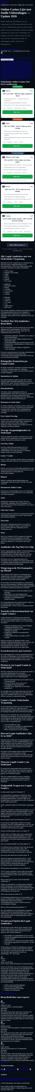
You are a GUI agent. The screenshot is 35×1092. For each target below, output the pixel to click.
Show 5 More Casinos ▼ (17, 245)
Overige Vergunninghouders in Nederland (17, 65)
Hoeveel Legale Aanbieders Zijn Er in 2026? (17, 73)
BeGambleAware (23, 1069)
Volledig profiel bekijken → (9, 993)
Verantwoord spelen (13, 1080)
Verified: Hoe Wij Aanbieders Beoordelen (20, 63)
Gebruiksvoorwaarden (15, 1078)
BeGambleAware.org (17, 250)
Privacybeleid (5, 1078)
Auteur (3, 3)
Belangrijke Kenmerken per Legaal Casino (14, 64)
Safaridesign (4, 1)
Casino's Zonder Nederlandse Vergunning (13, 73)
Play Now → (17, 112)
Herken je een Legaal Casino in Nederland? (19, 71)
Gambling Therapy (10, 1069)
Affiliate (25, 1078)
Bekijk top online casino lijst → (10, 49)
